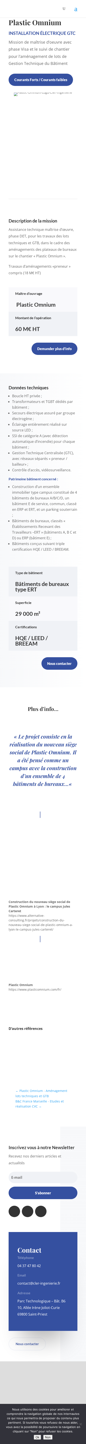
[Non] (80, 1424)
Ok (37, 1437)
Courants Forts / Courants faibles (40, 80)
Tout (16, 1040)
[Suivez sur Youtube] (41, 1211)
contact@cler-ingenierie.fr (38, 1283)
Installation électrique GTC (42, 33)
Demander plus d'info (54, 349)
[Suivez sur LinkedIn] (27, 1211)
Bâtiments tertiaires (55, 1042)
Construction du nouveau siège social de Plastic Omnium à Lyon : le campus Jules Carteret (39, 906)
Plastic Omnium (21, 985)
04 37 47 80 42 (29, 1265)
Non (48, 1437)
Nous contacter (59, 663)
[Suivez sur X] (14, 1211)
